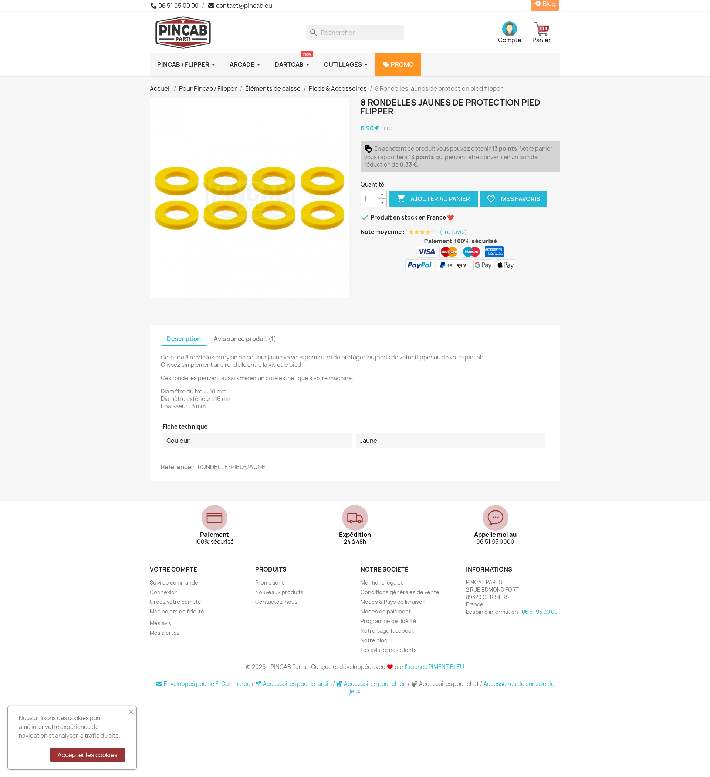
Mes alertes (165, 632)
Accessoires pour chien (375, 684)
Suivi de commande (174, 582)
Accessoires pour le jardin (297, 684)
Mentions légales (382, 582)
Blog (548, 4)
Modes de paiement (386, 611)
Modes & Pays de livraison (393, 601)
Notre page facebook (387, 630)
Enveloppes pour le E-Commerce (207, 684)
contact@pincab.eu (243, 5)
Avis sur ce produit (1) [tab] (245, 339)
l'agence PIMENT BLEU (434, 667)
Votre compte (173, 569)
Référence (176, 466)
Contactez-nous (276, 601)
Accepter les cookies (88, 755)
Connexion (164, 592)
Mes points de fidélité (177, 611)
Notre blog (374, 640)
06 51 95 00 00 (178, 5)
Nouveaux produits (279, 592)
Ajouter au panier (433, 198)
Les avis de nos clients (389, 649)
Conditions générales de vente (400, 592)
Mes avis (160, 623)
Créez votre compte (175, 601)
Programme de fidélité (388, 620)
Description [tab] (184, 339)
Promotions (270, 582)
